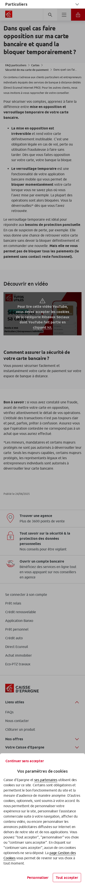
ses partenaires (45, 780)
